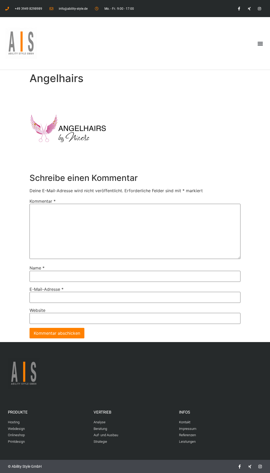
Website (37, 310)
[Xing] (249, 8)
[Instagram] (259, 8)
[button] (260, 43)
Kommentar (43, 201)
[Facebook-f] (239, 8)
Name (37, 268)
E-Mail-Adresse (47, 289)
